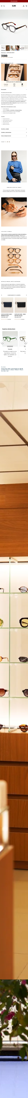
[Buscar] (4, 6)
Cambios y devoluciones (6, 132)
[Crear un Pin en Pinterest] (9, 141)
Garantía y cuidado (5, 129)
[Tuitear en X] (5, 141)
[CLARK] (14, 6)
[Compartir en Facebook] (7, 141)
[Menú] (1, 6)
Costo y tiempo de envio (6, 135)
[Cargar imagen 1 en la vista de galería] (14, 27)
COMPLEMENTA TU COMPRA (14, 295)
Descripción (3, 89)
